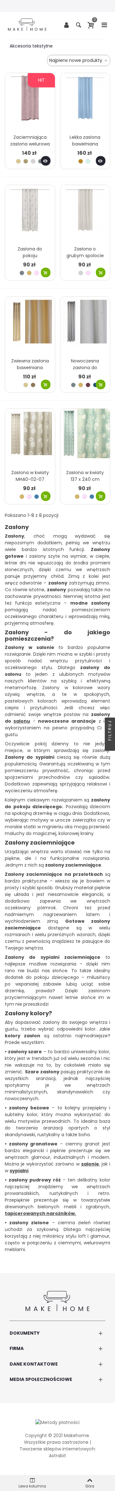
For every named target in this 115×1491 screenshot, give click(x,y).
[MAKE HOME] (27, 25)
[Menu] (104, 25)
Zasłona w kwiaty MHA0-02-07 (30, 475)
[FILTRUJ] (110, 746)
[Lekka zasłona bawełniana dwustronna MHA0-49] (85, 102)
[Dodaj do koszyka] (45, 272)
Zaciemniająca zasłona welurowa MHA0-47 (30, 144)
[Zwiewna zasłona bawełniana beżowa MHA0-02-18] (30, 325)
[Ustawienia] (66, 25)
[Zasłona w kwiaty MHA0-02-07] (30, 437)
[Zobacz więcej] (45, 161)
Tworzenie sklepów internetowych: (57, 1449)
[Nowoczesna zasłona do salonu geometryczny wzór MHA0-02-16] (85, 325)
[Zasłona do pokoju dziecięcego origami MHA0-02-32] (30, 214)
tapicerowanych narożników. (40, 1213)
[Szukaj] (79, 25)
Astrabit (57, 1455)
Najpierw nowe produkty (76, 60)
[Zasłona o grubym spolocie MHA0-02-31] (85, 214)
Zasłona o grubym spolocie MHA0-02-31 (85, 255)
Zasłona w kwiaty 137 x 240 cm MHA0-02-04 (85, 479)
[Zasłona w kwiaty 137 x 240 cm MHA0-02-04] (85, 437)
